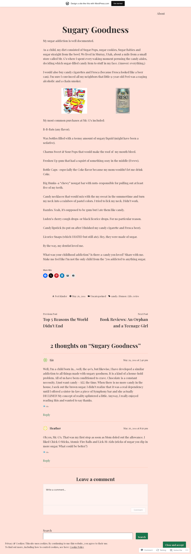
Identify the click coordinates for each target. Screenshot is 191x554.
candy (114, 296)
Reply (46, 415)
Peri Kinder (61, 296)
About (161, 13)
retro (136, 296)
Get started (118, 3)
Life (130, 296)
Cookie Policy (77, 547)
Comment (138, 510)
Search (47, 530)
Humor (122, 296)
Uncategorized (98, 296)
